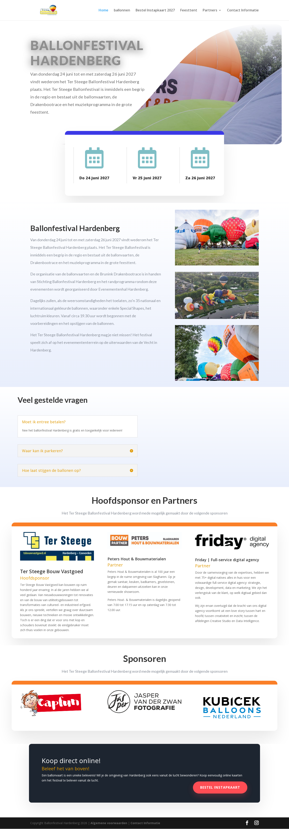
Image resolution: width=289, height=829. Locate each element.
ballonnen (122, 10)
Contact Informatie (243, 10)
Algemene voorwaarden (109, 823)
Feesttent (188, 10)
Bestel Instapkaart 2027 (155, 10)
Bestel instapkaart (220, 787)
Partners (210, 10)
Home (103, 10)
